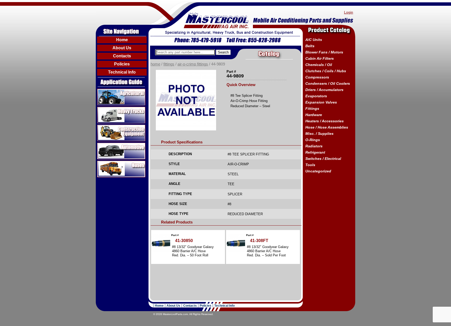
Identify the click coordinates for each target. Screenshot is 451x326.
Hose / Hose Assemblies (326, 127)
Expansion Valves (321, 102)
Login (348, 12)
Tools (310, 165)
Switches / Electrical (323, 158)
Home (122, 40)
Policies (122, 64)
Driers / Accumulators (324, 90)
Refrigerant (315, 152)
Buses (103, 163)
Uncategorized (318, 171)
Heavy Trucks (109, 109)
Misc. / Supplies (319, 133)
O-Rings (312, 140)
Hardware (313, 115)
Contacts (122, 56)
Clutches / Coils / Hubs (325, 71)
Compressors (317, 77)
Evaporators (316, 96)
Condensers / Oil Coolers (327, 83)
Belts (309, 46)
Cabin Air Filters (319, 58)
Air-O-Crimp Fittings (192, 64)
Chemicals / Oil (318, 65)
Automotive (107, 145)
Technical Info (122, 72)
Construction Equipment (119, 127)
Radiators (314, 146)
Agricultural (107, 91)
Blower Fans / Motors (324, 52)
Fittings (168, 64)
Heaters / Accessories (324, 121)
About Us (121, 48)
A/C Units (313, 40)
